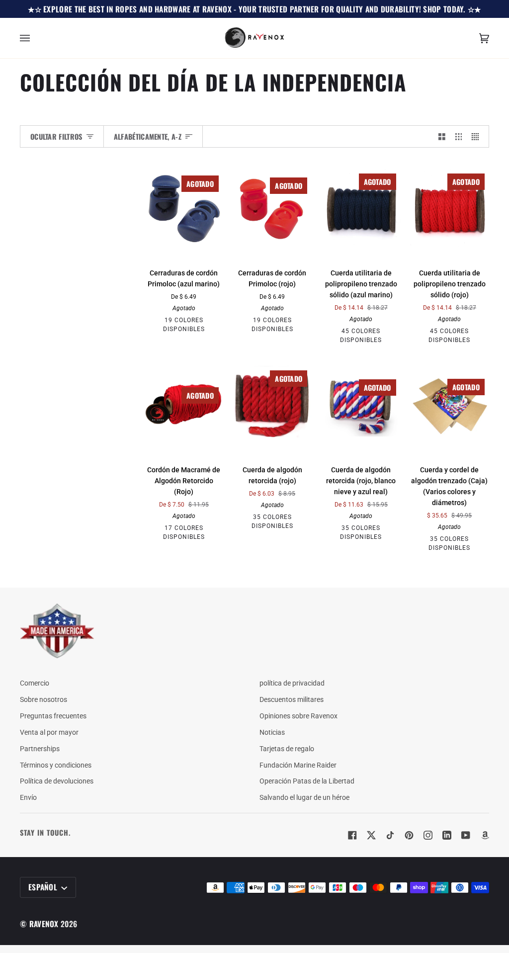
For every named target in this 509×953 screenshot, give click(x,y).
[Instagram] (428, 835)
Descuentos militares (291, 699)
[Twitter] (371, 835)
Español (43, 886)
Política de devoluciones (56, 781)
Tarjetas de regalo (286, 749)
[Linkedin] (446, 835)
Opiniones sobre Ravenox (298, 716)
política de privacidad (292, 683)
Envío (28, 797)
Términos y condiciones (55, 765)
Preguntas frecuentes (53, 716)
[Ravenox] (57, 631)
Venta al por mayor (49, 732)
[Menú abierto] (35, 38)
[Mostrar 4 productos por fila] (478, 136)
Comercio (34, 683)
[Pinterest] (409, 835)
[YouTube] (465, 835)
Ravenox (44, 923)
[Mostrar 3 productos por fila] (458, 136)
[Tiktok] (390, 835)
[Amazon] (484, 835)
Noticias (272, 732)
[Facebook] (352, 835)
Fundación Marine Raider (298, 765)
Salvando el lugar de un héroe (304, 797)
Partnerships (40, 749)
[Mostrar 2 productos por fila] (441, 136)
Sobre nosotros (43, 699)
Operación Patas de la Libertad (306, 781)
